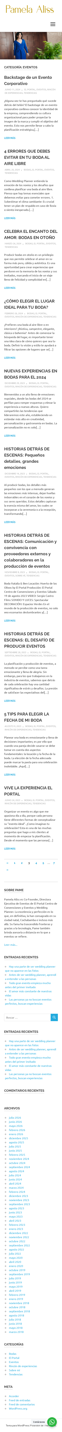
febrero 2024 (17, 1191)
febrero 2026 (17, 1130)
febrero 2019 (17, 1294)
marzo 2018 (16, 1331)
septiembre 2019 (19, 1274)
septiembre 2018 (19, 1311)
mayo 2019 (16, 1286)
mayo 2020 (16, 1257)
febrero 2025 (17, 1154)
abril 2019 (15, 1290)
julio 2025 (15, 1146)
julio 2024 (15, 1175)
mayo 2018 (16, 1327)
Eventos (41, 89)
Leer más (10, 138)
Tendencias (30, 92)
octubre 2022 (17, 1241)
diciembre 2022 (18, 1233)
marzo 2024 (16, 1187)
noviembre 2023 (19, 1200)
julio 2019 (15, 1278)
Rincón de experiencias (28, 316)
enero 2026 (16, 1134)
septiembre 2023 (19, 1204)
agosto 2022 (16, 1249)
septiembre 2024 (19, 1167)
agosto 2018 (16, 1315)
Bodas (27, 169)
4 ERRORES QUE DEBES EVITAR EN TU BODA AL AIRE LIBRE (27, 157)
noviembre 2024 (19, 1158)
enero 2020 (16, 1266)
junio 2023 (15, 1212)
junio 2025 (15, 1150)
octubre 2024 (17, 1162)
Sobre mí (20, 575)
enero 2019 (16, 1298)
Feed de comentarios (22, 1404)
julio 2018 (15, 1319)
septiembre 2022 (19, 1245)
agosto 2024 (16, 1171)
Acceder (14, 1396)
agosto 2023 (16, 1208)
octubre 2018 (17, 1307)
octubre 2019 (17, 1270)
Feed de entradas (19, 1400)
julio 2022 (15, 1253)
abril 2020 (15, 1261)
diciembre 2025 (18, 1138)
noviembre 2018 (19, 1303)
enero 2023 (16, 1228)
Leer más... (10, 944)
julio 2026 (15, 1117)
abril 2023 (15, 1220)
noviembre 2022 (19, 1237)
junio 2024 (15, 1179)
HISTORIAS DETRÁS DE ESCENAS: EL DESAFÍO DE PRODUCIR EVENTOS (29, 640)
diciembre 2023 (18, 1195)
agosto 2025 (16, 1142)
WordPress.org (18, 1408)
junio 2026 (15, 1121)
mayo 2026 (16, 1125)
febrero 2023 (17, 1224)
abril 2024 (15, 1183)
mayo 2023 (16, 1216)
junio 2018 (15, 1323)
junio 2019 (15, 1282)
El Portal (29, 89)
